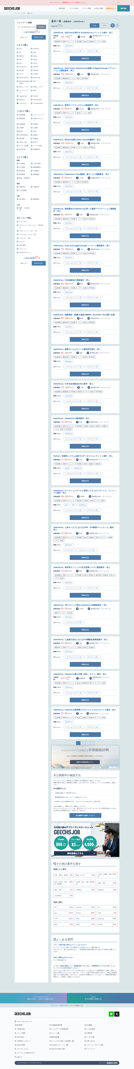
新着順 (94, 25)
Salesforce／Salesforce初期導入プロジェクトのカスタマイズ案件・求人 (84, 709)
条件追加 (41, 27)
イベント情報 (86, 8)
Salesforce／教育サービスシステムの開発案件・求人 (76, 105)
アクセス (89, 1037)
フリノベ (54, 1033)
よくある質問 (90, 1029)
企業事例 (89, 1033)
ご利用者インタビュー (23, 1041)
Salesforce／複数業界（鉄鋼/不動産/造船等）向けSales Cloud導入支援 (84, 314)
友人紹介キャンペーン (58, 1045)
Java (66, 505)
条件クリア (24, 37)
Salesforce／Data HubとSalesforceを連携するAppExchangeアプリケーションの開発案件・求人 (85, 69)
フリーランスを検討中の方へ (25, 1053)
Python (67, 468)
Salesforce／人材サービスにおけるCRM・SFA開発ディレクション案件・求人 (84, 528)
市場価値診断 (55, 1025)
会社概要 (89, 1025)
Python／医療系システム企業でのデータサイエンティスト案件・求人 (83, 456)
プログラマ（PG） (93, 51)
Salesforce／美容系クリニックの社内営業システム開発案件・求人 (81, 567)
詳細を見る (85, 58)
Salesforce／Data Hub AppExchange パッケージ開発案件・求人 (81, 245)
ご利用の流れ (20, 1029)
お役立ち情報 (98, 8)
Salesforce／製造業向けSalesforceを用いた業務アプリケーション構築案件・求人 (84, 209)
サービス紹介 (74, 8)
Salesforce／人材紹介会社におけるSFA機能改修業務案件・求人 (80, 639)
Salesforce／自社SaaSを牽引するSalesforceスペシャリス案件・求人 (83, 32)
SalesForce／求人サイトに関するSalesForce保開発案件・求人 (80, 605)
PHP (73, 505)
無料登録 (123, 8)
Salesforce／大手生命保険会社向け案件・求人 (73, 383)
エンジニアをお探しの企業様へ (61, 1041)
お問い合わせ (90, 1041)
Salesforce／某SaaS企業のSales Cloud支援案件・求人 (77, 139)
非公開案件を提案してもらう (85, 815)
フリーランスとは (22, 1049)
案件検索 (62, 8)
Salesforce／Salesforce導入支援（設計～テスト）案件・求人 (80, 674)
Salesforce (68, 46)
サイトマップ (90, 1049)
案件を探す (39, 37)
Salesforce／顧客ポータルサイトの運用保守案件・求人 (77, 349)
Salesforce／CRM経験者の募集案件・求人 (71, 280)
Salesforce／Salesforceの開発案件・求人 (71, 418)
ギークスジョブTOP (20, 13)
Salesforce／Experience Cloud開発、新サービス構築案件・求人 (81, 174)
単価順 (104, 25)
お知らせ (19, 1057)
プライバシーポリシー (93, 1045)
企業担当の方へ (111, 8)
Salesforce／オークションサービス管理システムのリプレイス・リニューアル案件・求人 (84, 491)
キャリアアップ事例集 (58, 1029)
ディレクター (69, 550)
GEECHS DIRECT (56, 1049)
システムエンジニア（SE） (74, 51)
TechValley (20, 1037)
